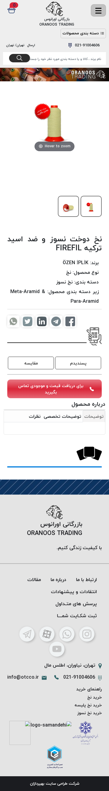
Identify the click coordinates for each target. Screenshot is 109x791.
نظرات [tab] (35, 416)
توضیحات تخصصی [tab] (62, 416)
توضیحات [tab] (94, 416)
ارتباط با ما (86, 579)
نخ (68, 272)
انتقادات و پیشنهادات (74, 591)
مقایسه (31, 363)
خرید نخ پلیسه (88, 705)
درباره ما (58, 579)
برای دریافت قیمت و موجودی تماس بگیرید (51, 389)
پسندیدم (78, 363)
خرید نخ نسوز (89, 713)
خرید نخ (94, 697)
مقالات (34, 579)
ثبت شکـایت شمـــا (77, 615)
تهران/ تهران (16, 45)
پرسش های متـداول (76, 603)
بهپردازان (37, 783)
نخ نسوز (64, 282)
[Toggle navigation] (98, 10)
